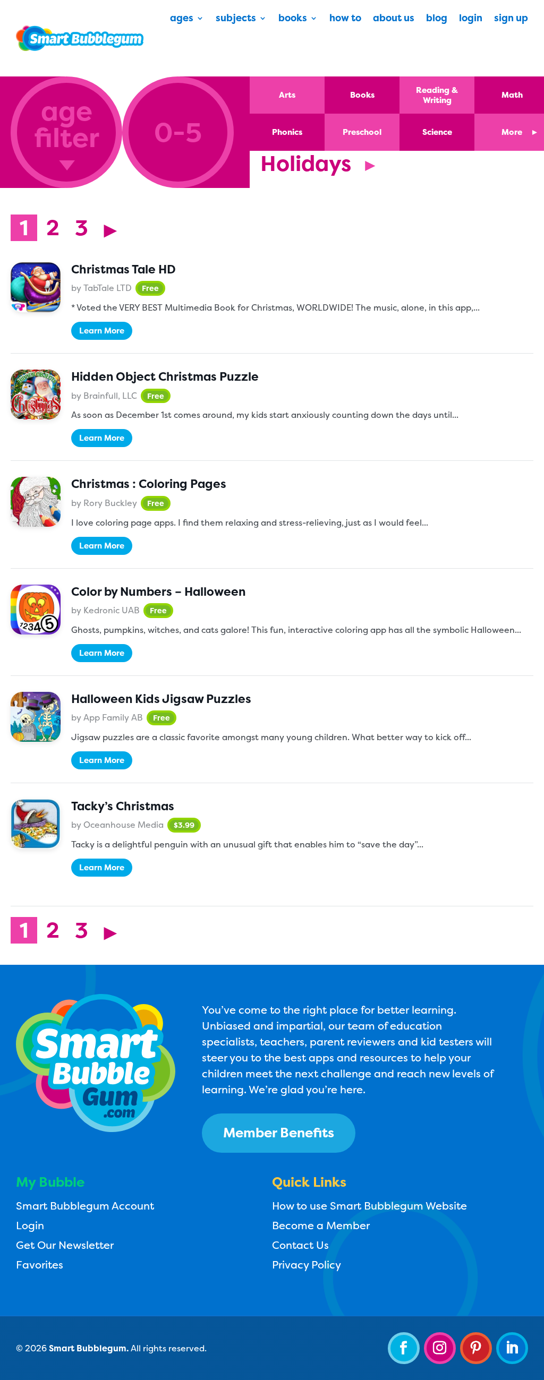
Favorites (39, 1264)
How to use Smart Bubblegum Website (369, 1205)
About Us (393, 19)
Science (437, 132)
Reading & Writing (437, 95)
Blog (436, 19)
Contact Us (300, 1245)
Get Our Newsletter (65, 1245)
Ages (181, 19)
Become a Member (321, 1225)
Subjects (236, 19)
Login (470, 19)
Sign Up (511, 19)
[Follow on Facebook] (404, 1348)
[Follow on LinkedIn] (512, 1348)
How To (345, 19)
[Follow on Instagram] (440, 1348)
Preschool (362, 132)
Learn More (101, 330)
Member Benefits (278, 1133)
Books (292, 19)
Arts (287, 94)
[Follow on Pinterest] (476, 1348)
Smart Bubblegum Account (85, 1205)
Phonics (287, 132)
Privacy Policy (306, 1264)
